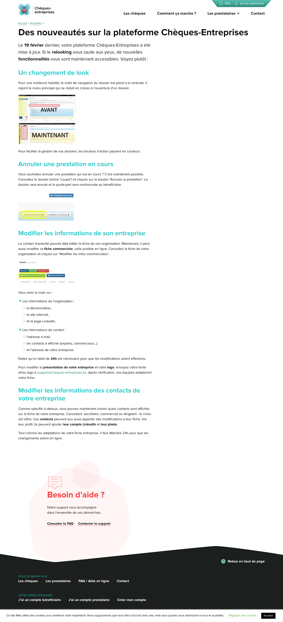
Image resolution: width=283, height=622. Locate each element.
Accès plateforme (252, 3)
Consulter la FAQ (60, 523)
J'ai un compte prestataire (89, 600)
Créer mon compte (131, 600)
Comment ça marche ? (176, 13)
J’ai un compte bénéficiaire (39, 600)
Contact (258, 13)
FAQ (227, 3)
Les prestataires (221, 13)
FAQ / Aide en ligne (94, 581)
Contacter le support (94, 523)
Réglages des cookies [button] (242, 615)
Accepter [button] (268, 615)
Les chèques (135, 13)
